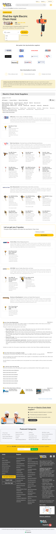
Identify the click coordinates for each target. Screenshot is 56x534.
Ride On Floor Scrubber (34, 439)
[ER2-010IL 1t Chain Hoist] (28, 209)
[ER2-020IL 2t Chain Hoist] (44, 209)
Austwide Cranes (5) (18, 102)
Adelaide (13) (45, 105)
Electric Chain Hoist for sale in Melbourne (11, 370)
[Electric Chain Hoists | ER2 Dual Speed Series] (11, 249)
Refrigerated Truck (33, 437)
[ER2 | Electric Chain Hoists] (11, 150)
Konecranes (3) (37, 102)
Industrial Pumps (19, 492)
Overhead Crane (29, 109)
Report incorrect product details (45, 398)
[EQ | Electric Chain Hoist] (28, 150)
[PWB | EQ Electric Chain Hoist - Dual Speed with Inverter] (11, 275)
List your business (8, 477)
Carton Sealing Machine (7, 436)
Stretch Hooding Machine (47, 434)
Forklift (17, 437)
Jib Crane (39, 108)
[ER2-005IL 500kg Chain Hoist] (11, 209)
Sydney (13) (33, 105)
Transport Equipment (32, 482)
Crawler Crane (23, 108)
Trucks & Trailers (31, 484)
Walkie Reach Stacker (46, 439)
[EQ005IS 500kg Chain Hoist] (28, 194)
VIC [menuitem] (6, 38)
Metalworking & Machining (33, 463)
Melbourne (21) (13, 105)
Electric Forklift (19, 432)
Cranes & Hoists (13, 100)
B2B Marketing (5, 464)
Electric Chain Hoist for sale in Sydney (10, 376)
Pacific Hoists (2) (5, 104)
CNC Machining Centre (7, 438)
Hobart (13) (39, 105)
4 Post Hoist (5, 432)
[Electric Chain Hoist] (11, 124)
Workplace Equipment (32, 500)
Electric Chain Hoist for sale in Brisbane (10, 374)
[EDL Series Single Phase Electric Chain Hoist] (11, 165)
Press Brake (31, 434)
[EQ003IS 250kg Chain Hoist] (11, 194)
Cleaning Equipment (20, 463)
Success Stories (5, 471)
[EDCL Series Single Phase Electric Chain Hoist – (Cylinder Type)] (44, 165)
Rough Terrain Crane (39, 109)
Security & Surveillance (32, 478)
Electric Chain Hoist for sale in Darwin (10, 383)
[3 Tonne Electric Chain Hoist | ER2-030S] (11, 304)
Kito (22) (11, 102)
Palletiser (31, 432)
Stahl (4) (31, 102)
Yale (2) (11, 104)
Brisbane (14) (26, 105)
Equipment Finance (20, 434)
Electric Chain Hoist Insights (9, 112)
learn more (33, 420)
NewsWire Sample (5, 468)
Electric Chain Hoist (23, 100)
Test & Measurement (32, 480)
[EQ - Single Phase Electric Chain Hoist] (44, 150)
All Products (4, 100)
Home (3, 458)
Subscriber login (9, 483)
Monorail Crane (21, 109)
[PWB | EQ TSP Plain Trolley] (28, 275)
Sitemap (3, 473)
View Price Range (24, 35)
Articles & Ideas (5, 460)
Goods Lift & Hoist (31, 108)
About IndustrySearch (6, 462)
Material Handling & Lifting (33, 461)
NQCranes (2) (21, 104)
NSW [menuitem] (7, 35)
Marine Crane (45, 108)
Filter (53, 100)
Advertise (50, 1)
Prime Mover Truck (33, 436)
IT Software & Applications (21, 498)
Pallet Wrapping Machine (21, 439)
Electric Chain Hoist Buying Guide (10, 110)
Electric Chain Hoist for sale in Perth (10, 372)
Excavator (18, 436)
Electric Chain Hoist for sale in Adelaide (10, 380)
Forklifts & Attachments (20, 483)
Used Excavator (45, 436)
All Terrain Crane (14, 108)
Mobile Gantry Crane (12, 109)
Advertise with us (5, 470)
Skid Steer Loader (46, 432)
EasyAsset (50, 496)
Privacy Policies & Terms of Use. (25, 529)
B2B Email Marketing (6, 466)
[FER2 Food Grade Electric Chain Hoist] (28, 165)
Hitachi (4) (26, 102)
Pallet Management (31, 472)
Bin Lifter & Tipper (6, 434)
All (26, 104)
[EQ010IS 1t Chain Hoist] (44, 194)
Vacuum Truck (45, 437)
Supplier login (9, 480)
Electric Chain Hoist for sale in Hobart (10, 378)
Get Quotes (24, 32)
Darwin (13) (4, 106)
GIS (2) (16, 104)
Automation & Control (20, 458)
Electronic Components (20, 478)
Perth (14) (20, 105)
